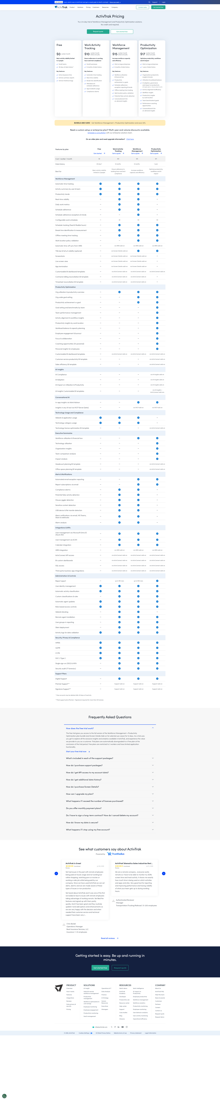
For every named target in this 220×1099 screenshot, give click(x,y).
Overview (69, 988)
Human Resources (104, 1002)
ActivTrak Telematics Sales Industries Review (134, 863)
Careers (157, 1007)
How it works (70, 991)
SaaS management (90, 1016)
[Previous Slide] (56, 873)
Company (115, 7)
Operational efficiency (140, 1019)
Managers (104, 1009)
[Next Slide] (163, 873)
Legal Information (150, 1033)
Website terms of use (120, 1033)
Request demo (159, 1017)
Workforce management (140, 1000)
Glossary (122, 1019)
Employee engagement (91, 1010)
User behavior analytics (140, 1012)
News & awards (160, 998)
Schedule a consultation (97, 133)
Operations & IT (106, 988)
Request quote (98, 31)
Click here (130, 139)
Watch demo (123, 988)
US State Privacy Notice (103, 1033)
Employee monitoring (90, 1007)
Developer (122, 996)
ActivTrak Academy (122, 992)
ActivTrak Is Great (73, 863)
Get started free (158, 7)
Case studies (123, 1012)
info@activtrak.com (101, 1027)
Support (121, 1009)
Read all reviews (108, 938)
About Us (158, 988)
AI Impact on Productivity (137, 992)
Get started (98, 153)
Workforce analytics (139, 1003)
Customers (96, 7)
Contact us (158, 1010)
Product (72, 7)
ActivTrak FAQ (159, 991)
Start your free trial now (76, 751)
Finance (103, 995)
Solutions (80, 7)
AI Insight (86, 988)
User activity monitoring (140, 1016)
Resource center (124, 1003)
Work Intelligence (138, 988)
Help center (123, 1006)
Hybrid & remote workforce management (91, 992)
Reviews (69, 1001)
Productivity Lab (124, 1000)
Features (69, 995)
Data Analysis (105, 991)
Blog (120, 1016)
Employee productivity (140, 996)
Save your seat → (115, 2)
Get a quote (116, 153)
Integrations (70, 998)
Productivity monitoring (91, 1013)
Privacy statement (135, 1033)
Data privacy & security (71, 1005)
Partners (158, 1004)
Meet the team (159, 995)
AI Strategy (104, 998)
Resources (105, 7)
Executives (104, 1006)
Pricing (88, 7)
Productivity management (88, 997)
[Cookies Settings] (4, 1096)
